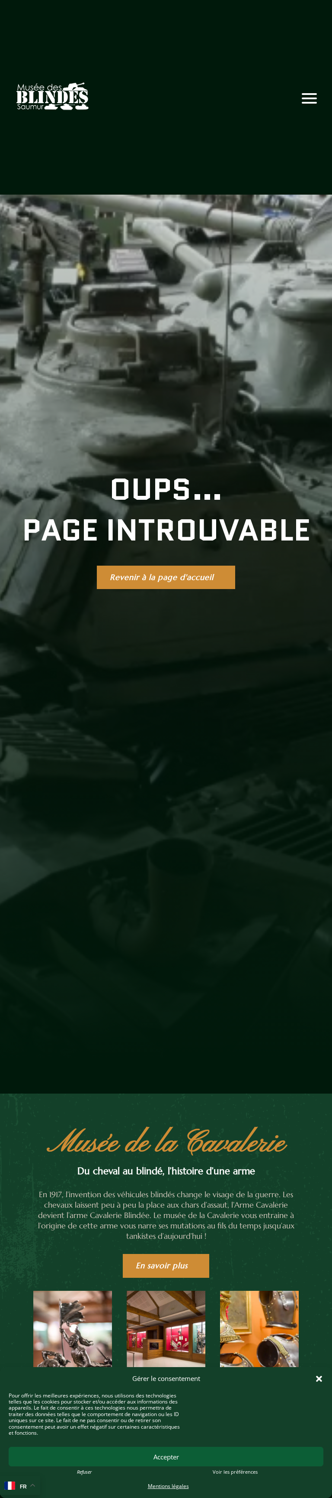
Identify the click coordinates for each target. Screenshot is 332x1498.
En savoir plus (162, 1265)
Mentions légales (168, 1486)
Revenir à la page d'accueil (162, 577)
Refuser (84, 1472)
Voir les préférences (235, 1472)
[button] (319, 1378)
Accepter (166, 1456)
